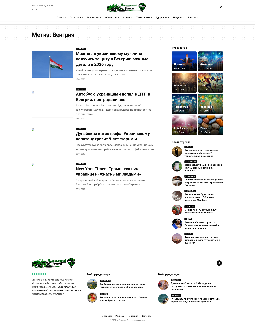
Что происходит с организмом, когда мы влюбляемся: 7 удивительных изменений (201, 153)
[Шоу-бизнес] (184, 125)
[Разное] (210, 125)
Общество (180, 85)
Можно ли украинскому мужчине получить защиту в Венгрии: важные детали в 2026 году (112, 59)
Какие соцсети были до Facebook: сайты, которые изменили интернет (203, 168)
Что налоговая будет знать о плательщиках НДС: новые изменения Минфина (200, 197)
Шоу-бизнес (181, 128)
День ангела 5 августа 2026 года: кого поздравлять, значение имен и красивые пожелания (193, 286)
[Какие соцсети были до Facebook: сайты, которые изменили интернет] (177, 166)
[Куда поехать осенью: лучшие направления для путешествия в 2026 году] (177, 238)
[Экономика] (210, 61)
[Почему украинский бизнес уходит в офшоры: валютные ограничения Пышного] (177, 181)
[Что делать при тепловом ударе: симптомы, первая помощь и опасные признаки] (163, 299)
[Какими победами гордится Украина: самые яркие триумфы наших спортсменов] (177, 224)
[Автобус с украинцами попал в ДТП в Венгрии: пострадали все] (52, 104)
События (81, 89)
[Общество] (184, 83)
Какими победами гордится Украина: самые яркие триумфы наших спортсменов (201, 225)
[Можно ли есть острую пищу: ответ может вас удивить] (177, 210)
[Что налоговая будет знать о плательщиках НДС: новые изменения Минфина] (177, 196)
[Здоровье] (210, 104)
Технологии (181, 106)
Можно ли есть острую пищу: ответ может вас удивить (200, 211)
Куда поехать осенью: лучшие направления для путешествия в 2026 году (202, 240)
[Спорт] (210, 83)
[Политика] (184, 61)
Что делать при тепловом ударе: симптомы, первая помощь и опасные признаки (195, 300)
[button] (221, 7)
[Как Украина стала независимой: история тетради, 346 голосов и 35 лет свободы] (92, 284)
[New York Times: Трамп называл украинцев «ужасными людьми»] (52, 176)
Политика (81, 49)
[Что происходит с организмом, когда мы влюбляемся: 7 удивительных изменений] (177, 151)
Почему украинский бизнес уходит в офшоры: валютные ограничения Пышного (203, 182)
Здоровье (206, 106)
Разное (204, 128)
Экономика (206, 64)
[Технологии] (184, 104)
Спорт (203, 85)
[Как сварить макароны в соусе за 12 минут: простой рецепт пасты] (92, 297)
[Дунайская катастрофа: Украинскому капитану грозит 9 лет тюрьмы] (52, 141)
